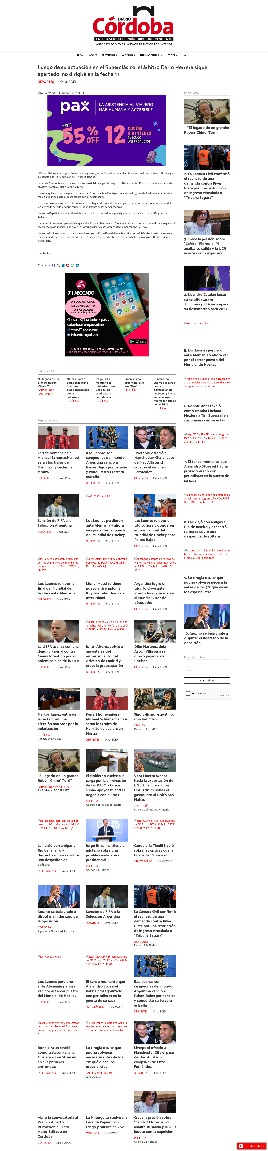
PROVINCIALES (109, 55)
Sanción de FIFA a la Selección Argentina (55, 523)
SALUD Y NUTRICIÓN (99, 1073)
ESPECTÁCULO (47, 871)
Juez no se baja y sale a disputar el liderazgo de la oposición (58, 916)
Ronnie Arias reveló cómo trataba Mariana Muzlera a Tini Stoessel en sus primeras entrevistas (57, 1057)
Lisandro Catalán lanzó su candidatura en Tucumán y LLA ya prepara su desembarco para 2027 (206, 302)
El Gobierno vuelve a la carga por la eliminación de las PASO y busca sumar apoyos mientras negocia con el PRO (165, 392)
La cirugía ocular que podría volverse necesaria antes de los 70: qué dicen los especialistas (104, 1057)
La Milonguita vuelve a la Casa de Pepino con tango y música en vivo (106, 1122)
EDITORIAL (173, 55)
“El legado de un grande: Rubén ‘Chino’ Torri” (48, 383)
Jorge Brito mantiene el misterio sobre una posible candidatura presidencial (105, 388)
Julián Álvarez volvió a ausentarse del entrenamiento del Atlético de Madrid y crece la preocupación (104, 656)
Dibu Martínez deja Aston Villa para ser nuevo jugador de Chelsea (150, 654)
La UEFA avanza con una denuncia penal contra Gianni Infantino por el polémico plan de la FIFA (58, 654)
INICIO (80, 55)
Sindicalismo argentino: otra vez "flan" (134, 383)
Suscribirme (207, 680)
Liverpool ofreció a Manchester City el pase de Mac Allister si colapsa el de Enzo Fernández (154, 462)
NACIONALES (128, 55)
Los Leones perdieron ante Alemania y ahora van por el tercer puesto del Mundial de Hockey (106, 528)
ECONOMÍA (141, 805)
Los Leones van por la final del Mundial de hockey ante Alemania (56, 588)
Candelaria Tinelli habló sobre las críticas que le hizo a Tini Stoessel (154, 850)
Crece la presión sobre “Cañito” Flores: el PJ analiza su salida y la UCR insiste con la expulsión (155, 1125)
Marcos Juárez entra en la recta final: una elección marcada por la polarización (78, 388)
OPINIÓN (130, 390)
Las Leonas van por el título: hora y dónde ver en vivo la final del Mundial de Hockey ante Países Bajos (154, 530)
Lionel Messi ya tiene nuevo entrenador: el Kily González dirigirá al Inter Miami (105, 591)
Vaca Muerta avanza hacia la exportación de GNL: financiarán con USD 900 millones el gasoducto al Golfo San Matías (154, 788)
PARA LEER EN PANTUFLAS (46, 391)
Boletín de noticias (195, 657)
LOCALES (92, 55)
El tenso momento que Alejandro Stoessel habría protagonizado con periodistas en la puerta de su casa (105, 991)
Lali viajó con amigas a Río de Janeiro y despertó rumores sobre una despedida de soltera (58, 855)
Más (186, 55)
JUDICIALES (141, 941)
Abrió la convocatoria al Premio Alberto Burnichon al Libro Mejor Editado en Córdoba (58, 1127)
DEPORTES (46, 81)
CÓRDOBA (44, 927)
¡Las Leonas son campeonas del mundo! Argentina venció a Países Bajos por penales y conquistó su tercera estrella (106, 465)
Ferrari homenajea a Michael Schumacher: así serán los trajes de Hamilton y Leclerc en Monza (58, 462)
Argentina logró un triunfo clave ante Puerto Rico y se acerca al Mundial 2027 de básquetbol (154, 593)
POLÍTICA (73, 400)
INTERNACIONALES (149, 55)
